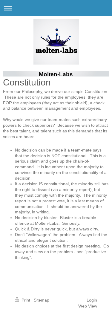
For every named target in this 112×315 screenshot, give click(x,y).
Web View (87, 306)
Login (92, 300)
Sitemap (41, 300)
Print (25, 300)
